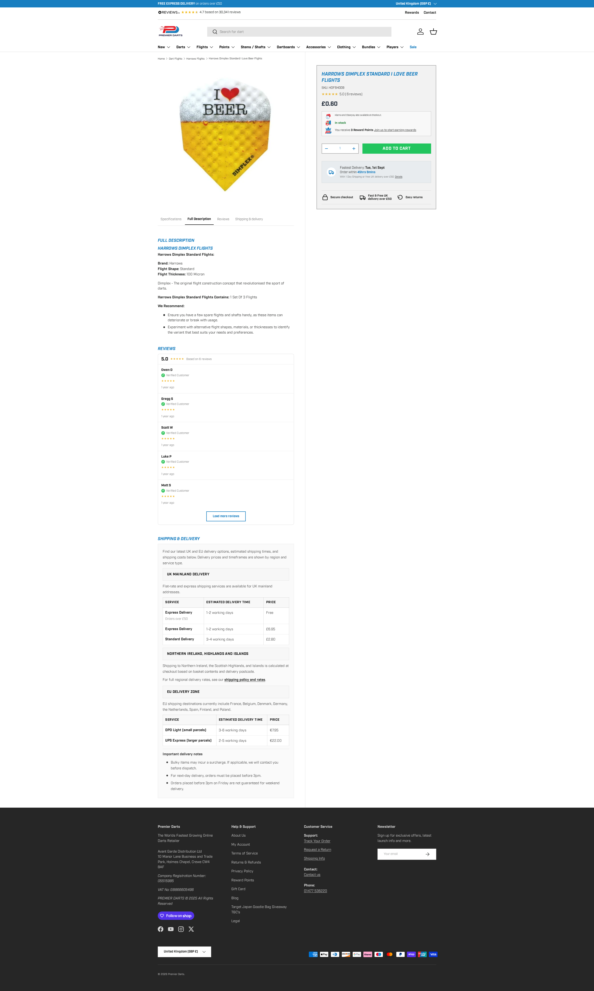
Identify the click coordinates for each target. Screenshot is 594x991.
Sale (413, 47)
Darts (180, 47)
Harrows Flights (195, 58)
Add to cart (397, 148)
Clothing (344, 47)
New (161, 47)
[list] (226, 133)
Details (398, 176)
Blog (235, 898)
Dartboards (286, 47)
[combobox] (299, 32)
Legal (235, 921)
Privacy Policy (242, 871)
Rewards (412, 12)
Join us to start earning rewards (395, 130)
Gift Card (238, 889)
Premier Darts (176, 974)
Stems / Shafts (253, 47)
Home (161, 58)
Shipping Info (314, 858)
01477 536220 (315, 891)
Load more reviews (226, 516)
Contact (430, 12)
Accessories (316, 47)
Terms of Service (244, 853)
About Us (238, 835)
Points (224, 47)
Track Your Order (317, 841)
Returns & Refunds (246, 862)
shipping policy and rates (244, 680)
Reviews (223, 219)
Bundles (368, 47)
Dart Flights (175, 58)
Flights (202, 47)
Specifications (171, 219)
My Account (240, 844)
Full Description (199, 219)
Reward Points (242, 880)
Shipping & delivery (249, 219)
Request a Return (317, 850)
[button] (433, 31)
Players (392, 47)
